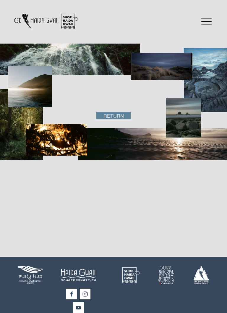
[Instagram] (85, 294)
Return (113, 115)
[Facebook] (71, 294)
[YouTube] (78, 307)
